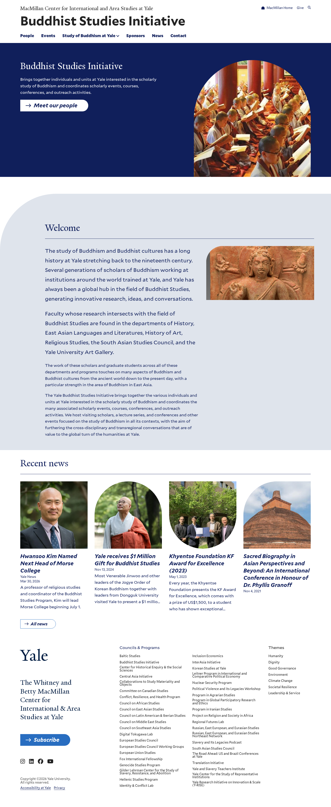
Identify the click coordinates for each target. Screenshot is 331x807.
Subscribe (46, 740)
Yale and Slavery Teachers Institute (218, 769)
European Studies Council (139, 740)
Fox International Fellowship (141, 759)
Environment (278, 674)
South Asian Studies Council (213, 748)
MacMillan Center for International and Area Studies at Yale (86, 8)
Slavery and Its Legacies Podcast (217, 742)
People (27, 36)
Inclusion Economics (207, 656)
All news (39, 624)
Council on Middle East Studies (143, 722)
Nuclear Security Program (212, 683)
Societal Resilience (282, 687)
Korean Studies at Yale (209, 668)
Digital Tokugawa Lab (136, 734)
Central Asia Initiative (136, 676)
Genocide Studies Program (140, 765)
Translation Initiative (208, 763)
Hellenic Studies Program (139, 779)
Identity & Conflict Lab (137, 785)
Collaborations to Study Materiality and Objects (150, 683)
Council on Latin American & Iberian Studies (153, 715)
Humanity (275, 656)
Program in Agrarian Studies (213, 695)
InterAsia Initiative (206, 662)
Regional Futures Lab (208, 722)
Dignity (274, 662)
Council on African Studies (140, 703)
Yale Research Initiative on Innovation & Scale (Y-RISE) (226, 784)
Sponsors (135, 36)
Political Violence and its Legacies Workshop (226, 689)
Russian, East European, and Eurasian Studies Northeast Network (225, 735)
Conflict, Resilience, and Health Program (150, 697)
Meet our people (55, 105)
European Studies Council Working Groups (152, 746)
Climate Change (280, 681)
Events (48, 36)
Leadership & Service (284, 693)
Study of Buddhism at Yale (88, 36)
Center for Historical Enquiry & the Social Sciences (151, 669)
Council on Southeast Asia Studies (145, 728)
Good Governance (282, 668)
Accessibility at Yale (35, 788)
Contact (178, 36)
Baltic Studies (130, 656)
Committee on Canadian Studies (144, 691)
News (157, 36)
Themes (276, 647)
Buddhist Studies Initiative (139, 662)
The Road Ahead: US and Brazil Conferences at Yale (225, 755)
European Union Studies (138, 753)
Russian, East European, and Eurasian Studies (225, 728)
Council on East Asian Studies (142, 709)
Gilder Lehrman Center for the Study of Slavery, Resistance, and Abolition (149, 772)
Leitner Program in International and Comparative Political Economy (219, 675)
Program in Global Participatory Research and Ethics (223, 702)
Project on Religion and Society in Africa (222, 715)
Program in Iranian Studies (212, 709)
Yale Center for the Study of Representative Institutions (225, 776)
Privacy (59, 788)
